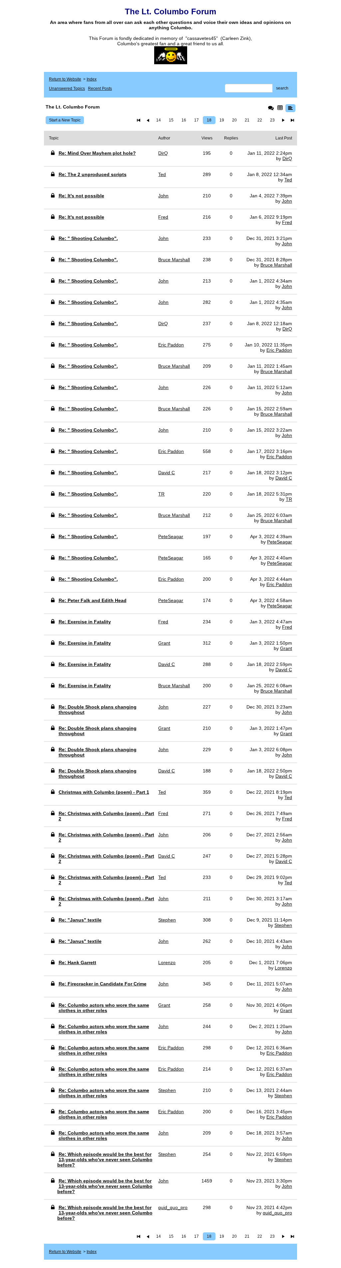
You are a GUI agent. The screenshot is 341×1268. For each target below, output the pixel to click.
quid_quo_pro (277, 1212)
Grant (286, 648)
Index (92, 79)
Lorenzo (283, 967)
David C (283, 478)
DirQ (287, 158)
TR (289, 499)
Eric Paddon (279, 350)
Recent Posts (100, 88)
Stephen (283, 925)
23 (272, 120)
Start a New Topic (65, 120)
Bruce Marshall (276, 265)
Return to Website (65, 79)
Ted (288, 179)
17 (196, 120)
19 (221, 120)
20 (234, 120)
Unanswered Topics (67, 88)
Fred (287, 222)
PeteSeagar (279, 541)
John (287, 201)
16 (183, 120)
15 (171, 120)
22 (259, 120)
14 (158, 120)
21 (247, 120)
